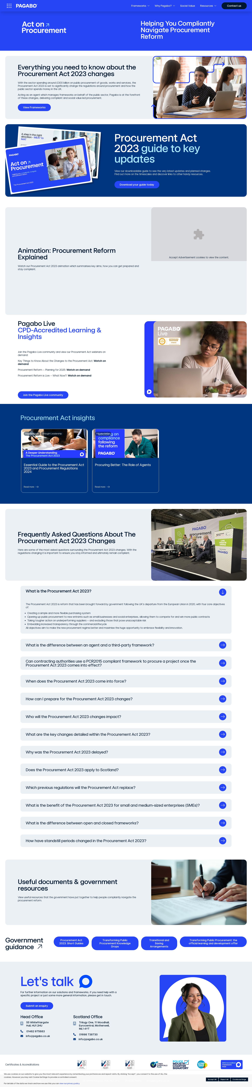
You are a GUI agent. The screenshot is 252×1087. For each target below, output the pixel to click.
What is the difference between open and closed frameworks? (82, 823)
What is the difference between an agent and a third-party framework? (90, 645)
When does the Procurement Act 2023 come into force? (76, 681)
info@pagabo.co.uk (38, 1036)
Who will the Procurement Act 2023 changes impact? (73, 716)
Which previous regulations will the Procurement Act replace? (80, 787)
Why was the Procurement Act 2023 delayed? (67, 752)
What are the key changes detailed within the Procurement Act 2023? (88, 734)
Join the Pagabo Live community (43, 395)
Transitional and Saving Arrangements (159, 943)
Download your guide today (137, 184)
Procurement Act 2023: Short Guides (71, 942)
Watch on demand (78, 369)
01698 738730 (88, 1034)
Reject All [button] (224, 1079)
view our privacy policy (69, 1083)
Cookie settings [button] (239, 1079)
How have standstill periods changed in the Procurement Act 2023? (86, 840)
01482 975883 (35, 1031)
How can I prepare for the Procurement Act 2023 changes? (79, 698)
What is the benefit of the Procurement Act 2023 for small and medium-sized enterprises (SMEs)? (113, 805)
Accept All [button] (212, 1079)
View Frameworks (34, 107)
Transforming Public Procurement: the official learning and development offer (213, 942)
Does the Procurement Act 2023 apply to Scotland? (72, 769)
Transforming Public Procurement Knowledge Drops (115, 943)
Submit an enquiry (37, 1005)
